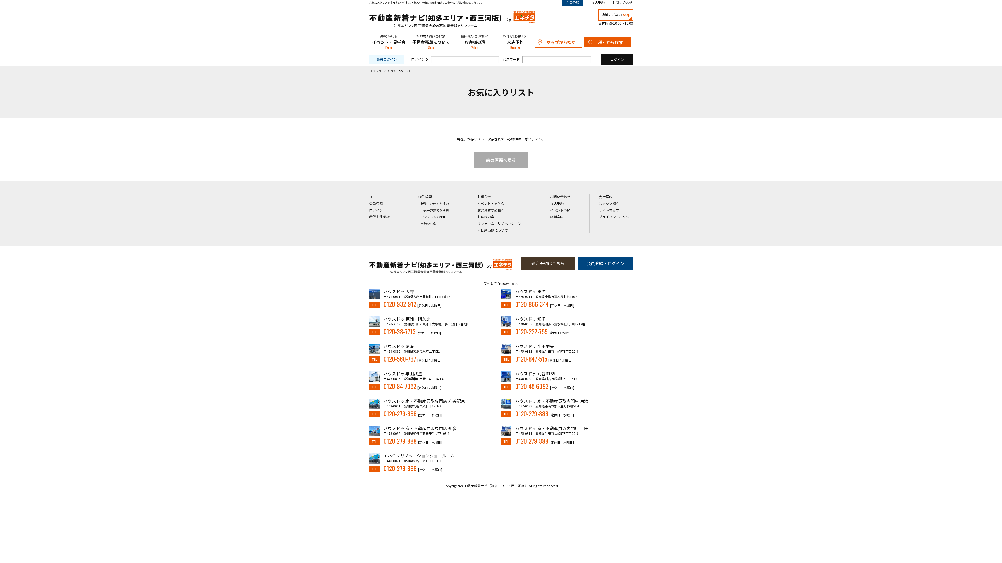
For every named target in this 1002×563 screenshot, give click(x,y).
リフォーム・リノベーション (499, 223)
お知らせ (484, 196)
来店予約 (598, 2)
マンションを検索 (433, 217)
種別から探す (610, 42)
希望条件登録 (379, 216)
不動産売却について (431, 42)
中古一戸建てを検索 (435, 210)
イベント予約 (560, 210)
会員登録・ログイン (605, 263)
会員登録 (376, 203)
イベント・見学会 (388, 42)
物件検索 (425, 196)
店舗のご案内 (615, 14)
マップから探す (561, 42)
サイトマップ (609, 210)
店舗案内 (557, 216)
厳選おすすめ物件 (490, 210)
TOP (372, 196)
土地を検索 (428, 223)
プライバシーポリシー (616, 216)
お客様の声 (475, 42)
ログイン (376, 210)
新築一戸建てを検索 (435, 203)
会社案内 (605, 196)
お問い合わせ (622, 2)
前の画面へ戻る (501, 160)
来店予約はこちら (548, 263)
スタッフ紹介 (609, 203)
